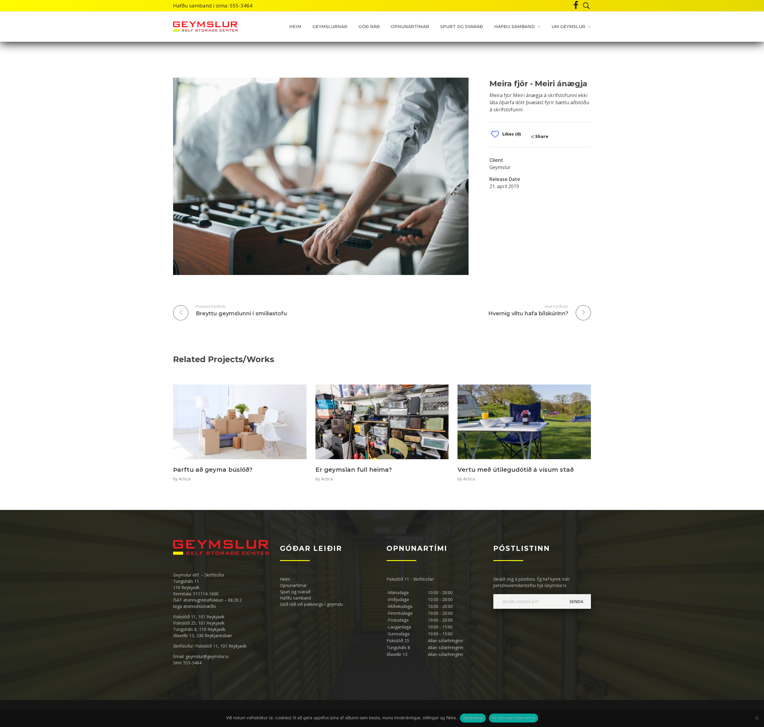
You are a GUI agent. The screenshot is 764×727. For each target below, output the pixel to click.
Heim (285, 579)
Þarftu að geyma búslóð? (212, 469)
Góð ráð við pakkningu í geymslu (311, 604)
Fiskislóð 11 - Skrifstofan (410, 579)
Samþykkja (473, 717)
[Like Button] (495, 134)
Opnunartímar (293, 585)
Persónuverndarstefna (513, 717)
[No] (757, 718)
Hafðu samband (295, 598)
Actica (184, 479)
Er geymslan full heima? (353, 469)
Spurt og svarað (295, 591)
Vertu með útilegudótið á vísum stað (516, 469)
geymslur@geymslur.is (207, 656)
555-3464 (241, 5)
